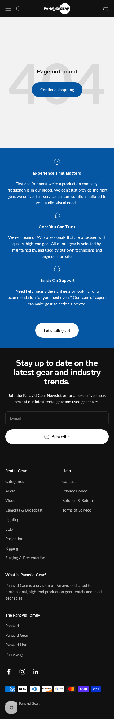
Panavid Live (16, 644)
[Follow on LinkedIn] (36, 671)
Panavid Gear (16, 635)
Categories (14, 481)
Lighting (12, 519)
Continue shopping (57, 89)
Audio (10, 490)
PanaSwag (14, 654)
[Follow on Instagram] (22, 671)
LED (9, 529)
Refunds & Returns (78, 500)
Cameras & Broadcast (23, 510)
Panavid (12, 625)
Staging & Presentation (25, 557)
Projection (14, 538)
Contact (69, 481)
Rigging (11, 548)
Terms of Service (76, 510)
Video (10, 500)
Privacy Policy (74, 490)
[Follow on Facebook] (8, 671)
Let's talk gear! (57, 330)
